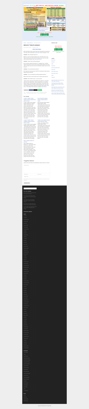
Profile (52, 75)
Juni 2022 (25, 257)
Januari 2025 (26, 227)
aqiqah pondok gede (27, 373)
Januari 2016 (26, 328)
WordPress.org (26, 400)
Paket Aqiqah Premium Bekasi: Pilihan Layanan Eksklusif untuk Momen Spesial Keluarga (57, 84)
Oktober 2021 (26, 263)
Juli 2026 (25, 215)
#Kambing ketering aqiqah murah (32, 92)
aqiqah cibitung (26, 365)
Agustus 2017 (26, 307)
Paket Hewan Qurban (54, 71)
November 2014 (26, 347)
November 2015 (26, 332)
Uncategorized (26, 390)
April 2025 (25, 223)
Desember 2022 (26, 248)
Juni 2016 (25, 319)
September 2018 (26, 282)
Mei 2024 (25, 232)
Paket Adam (53, 65)
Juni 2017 (25, 311)
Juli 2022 (25, 255)
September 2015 (26, 336)
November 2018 (26, 280)
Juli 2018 (25, 286)
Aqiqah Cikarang (26, 367)
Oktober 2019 (26, 269)
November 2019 (26, 267)
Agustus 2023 (26, 234)
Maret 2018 (25, 294)
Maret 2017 (25, 313)
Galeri (52, 63)
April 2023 (25, 242)
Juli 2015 (25, 340)
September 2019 (26, 271)
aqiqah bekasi (26, 356)
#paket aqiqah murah (42, 93)
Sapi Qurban (25, 386)
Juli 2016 (25, 317)
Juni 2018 (25, 288)
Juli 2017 (25, 309)
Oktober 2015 (26, 334)
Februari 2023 (26, 246)
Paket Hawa (53, 69)
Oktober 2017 (26, 303)
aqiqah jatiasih (26, 369)
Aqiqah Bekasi (44, 86)
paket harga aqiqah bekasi (55, 67)
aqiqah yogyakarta (26, 377)
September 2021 (26, 265)
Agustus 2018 (26, 284)
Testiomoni (53, 77)
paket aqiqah (26, 384)
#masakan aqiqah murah (32, 93)
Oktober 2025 (26, 221)
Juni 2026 (25, 217)
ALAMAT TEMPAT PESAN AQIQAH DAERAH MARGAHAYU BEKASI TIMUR (30, 100)
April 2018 (25, 292)
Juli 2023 (25, 236)
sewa (24, 388)
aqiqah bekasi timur (30, 42)
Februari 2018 (26, 296)
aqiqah (25, 354)
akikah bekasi (26, 352)
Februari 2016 (26, 326)
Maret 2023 (25, 244)
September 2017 (26, 305)
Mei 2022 (25, 259)
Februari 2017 (26, 315)
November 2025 (26, 219)
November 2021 (26, 261)
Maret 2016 (25, 324)
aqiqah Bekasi (37, 52)
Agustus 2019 (26, 273)
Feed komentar (26, 398)
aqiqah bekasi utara (27, 363)
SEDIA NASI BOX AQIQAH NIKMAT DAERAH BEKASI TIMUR (43, 100)
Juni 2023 (25, 238)
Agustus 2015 (26, 338)
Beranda (25, 42)
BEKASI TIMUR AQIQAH (37, 49)
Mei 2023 (25, 240)
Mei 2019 (25, 278)
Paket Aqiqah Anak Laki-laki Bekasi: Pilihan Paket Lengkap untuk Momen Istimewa (29, 200)
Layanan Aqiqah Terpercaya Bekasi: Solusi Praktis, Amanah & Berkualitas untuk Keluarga (30, 207)
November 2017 (26, 301)
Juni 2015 (25, 342)
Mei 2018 (25, 290)
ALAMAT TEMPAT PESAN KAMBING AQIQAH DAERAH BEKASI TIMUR (29, 121)
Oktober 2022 (26, 250)
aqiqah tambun (26, 375)
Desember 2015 (26, 330)
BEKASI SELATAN (26, 379)
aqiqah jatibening (26, 371)
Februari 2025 (26, 225)
